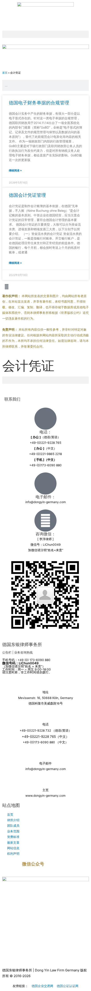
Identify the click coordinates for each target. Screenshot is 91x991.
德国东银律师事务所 (22, 644)
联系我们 (12, 399)
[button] (45, 34)
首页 (5, 72)
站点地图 (11, 805)
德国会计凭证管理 (27, 195)
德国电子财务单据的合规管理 (39, 102)
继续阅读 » (15, 170)
